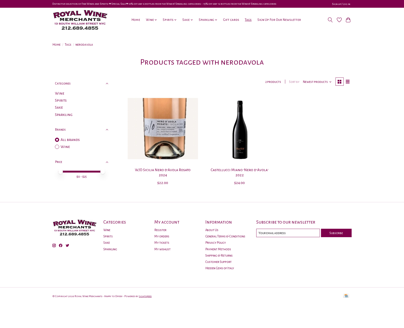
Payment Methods (218, 249)
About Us (211, 230)
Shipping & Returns (219, 255)
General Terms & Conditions (225, 236)
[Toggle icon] (330, 20)
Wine (59, 93)
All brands (70, 140)
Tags (248, 20)
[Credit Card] (346, 296)
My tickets (161, 242)
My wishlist (162, 249)
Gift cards (231, 20)
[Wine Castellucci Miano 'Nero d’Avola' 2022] (239, 128)
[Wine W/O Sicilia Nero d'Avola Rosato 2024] (163, 128)
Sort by (294, 82)
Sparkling (63, 115)
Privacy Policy (215, 242)
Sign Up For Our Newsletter (279, 20)
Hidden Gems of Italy (219, 268)
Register (160, 230)
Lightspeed (145, 296)
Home (135, 20)
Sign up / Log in (341, 4)
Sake (59, 107)
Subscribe (336, 233)
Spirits (61, 100)
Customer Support (218, 262)
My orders (161, 236)
